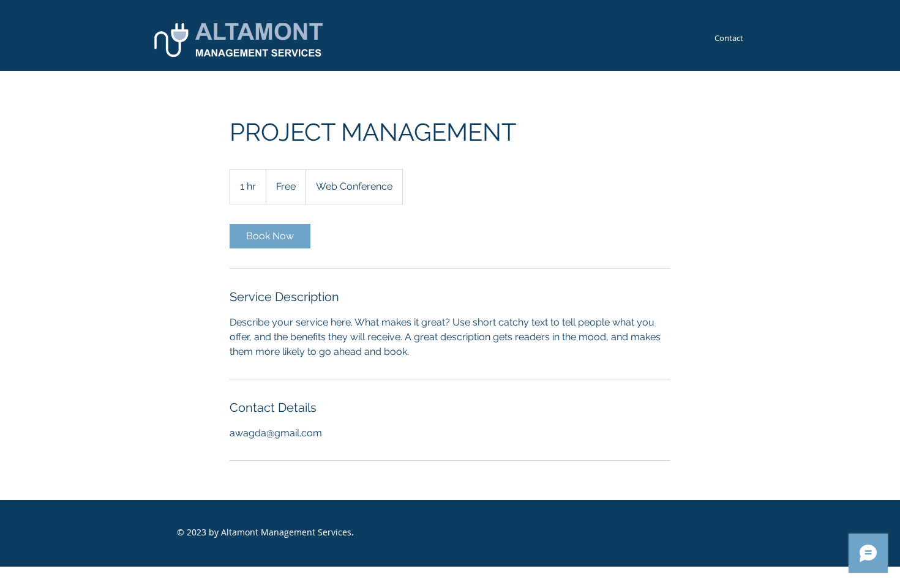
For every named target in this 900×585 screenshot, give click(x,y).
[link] (270, 236)
